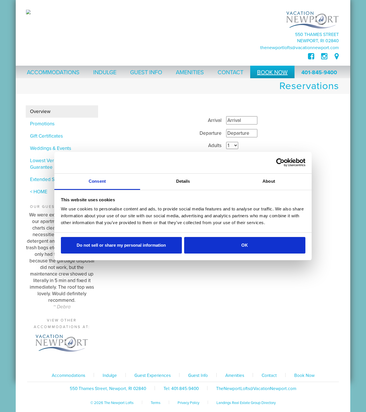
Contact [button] (230, 72)
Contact (269, 375)
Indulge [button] (104, 72)
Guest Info (198, 375)
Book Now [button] (272, 72)
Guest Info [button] (146, 72)
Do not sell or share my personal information (121, 245)
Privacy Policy (188, 403)
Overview (40, 111)
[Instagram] (324, 56)
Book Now (304, 375)
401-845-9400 (319, 72)
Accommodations (68, 375)
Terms (155, 403)
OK (244, 245)
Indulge (110, 375)
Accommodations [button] (53, 72)
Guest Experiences (152, 375)
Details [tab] (183, 181)
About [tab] (268, 181)
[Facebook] (314, 56)
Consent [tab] (97, 181)
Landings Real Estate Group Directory (246, 403)
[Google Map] (337, 56)
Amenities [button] (190, 72)
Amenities (234, 375)
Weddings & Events (50, 148)
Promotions (42, 124)
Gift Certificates (46, 136)
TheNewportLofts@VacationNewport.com (299, 48)
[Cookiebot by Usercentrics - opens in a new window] (280, 162)
